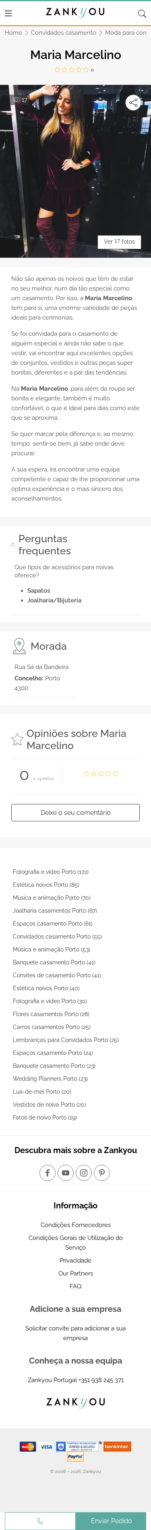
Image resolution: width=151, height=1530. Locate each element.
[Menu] (8, 13)
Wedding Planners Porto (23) (50, 1078)
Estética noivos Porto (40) (46, 988)
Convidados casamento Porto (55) (57, 936)
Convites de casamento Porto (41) (57, 975)
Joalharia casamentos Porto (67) (55, 910)
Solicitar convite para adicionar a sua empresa (75, 1333)
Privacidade (75, 1260)
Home (13, 32)
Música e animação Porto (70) (52, 897)
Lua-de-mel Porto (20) (42, 1091)
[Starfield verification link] (79, 1446)
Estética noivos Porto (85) (46, 885)
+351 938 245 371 (101, 1380)
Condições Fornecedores (76, 1225)
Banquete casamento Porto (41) (54, 962)
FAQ (75, 1286)
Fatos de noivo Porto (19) (45, 1117)
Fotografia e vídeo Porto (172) (51, 872)
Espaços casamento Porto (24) (53, 1053)
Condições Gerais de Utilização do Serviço (76, 1242)
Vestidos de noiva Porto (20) (49, 1104)
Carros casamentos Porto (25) (52, 1027)
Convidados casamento (63, 32)
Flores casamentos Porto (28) (51, 1014)
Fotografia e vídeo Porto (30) (50, 1001)
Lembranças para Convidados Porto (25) (66, 1040)
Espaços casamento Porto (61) (53, 923)
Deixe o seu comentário (76, 813)
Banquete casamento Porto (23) (54, 1066)
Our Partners (75, 1273)
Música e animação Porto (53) (51, 949)
